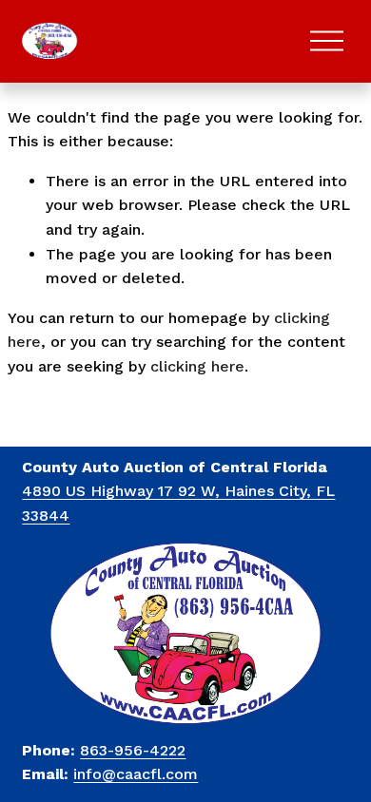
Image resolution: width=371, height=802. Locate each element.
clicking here (197, 366)
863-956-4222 (133, 750)
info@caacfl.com (135, 774)
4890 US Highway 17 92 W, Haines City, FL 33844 (178, 503)
